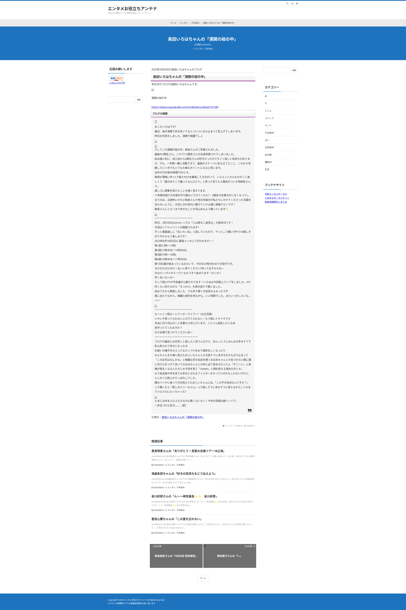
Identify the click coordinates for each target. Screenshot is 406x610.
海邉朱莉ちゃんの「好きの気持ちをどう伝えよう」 (184, 474)
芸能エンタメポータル (276, 193)
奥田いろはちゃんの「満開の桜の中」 (183, 417)
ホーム (203, 578)
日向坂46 (269, 147)
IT (266, 103)
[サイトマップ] (292, 3)
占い (267, 139)
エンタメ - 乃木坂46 (204, 48)
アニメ (268, 110)
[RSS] (287, 3)
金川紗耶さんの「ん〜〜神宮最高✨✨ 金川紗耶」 (184, 496)
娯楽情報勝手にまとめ (276, 201)
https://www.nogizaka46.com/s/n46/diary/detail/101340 (184, 107)
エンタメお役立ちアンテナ (132, 8)
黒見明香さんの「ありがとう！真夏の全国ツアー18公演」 (188, 451)
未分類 (268, 154)
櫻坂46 (268, 162)
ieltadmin (250, 425)
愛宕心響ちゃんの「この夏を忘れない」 (177, 519)
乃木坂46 (269, 132)
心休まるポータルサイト (277, 197)
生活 (267, 169)
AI (266, 96)
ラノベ (268, 125)
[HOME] (297, 3)
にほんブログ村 (117, 82)
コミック (269, 118)
